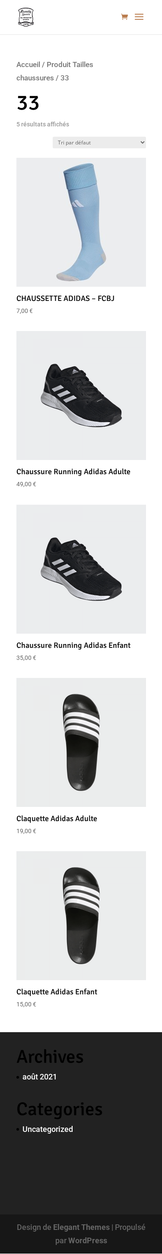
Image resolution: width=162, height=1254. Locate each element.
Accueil (28, 65)
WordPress (87, 1240)
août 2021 (39, 1076)
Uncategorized (47, 1129)
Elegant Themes (81, 1227)
